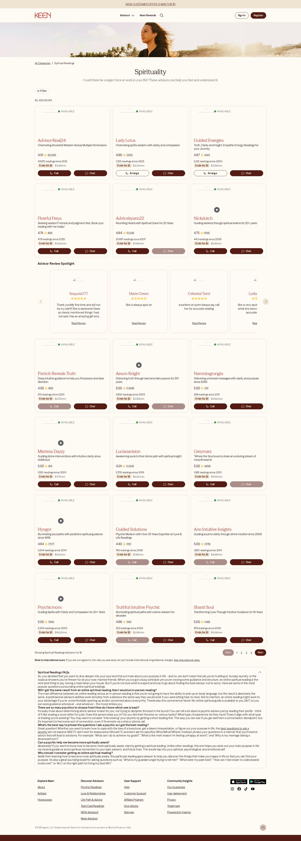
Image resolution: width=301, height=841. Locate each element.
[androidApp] (257, 783)
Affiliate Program (134, 799)
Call (56, 173)
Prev (228, 652)
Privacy (171, 799)
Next (260, 652)
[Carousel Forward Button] (266, 302)
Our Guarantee (176, 787)
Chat (92, 173)
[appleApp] (238, 783)
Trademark (173, 806)
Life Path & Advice (91, 799)
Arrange (134, 173)
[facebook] (239, 790)
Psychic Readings (91, 787)
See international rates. (187, 660)
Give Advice (131, 806)
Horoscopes (45, 799)
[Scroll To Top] (263, 827)
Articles (42, 793)
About (41, 787)
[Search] (161, 15)
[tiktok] (246, 790)
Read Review (79, 323)
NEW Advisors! (89, 812)
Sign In (242, 15)
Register (258, 15)
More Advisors (89, 818)
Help (127, 787)
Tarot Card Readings (92, 806)
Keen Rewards (148, 15)
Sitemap (129, 812)
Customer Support (135, 793)
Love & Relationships (93, 793)
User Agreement (177, 793)
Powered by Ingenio (179, 812)
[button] (259, 672)
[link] (217, 210)
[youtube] (253, 790)
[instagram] (232, 790)
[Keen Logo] (43, 15)
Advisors (125, 15)
